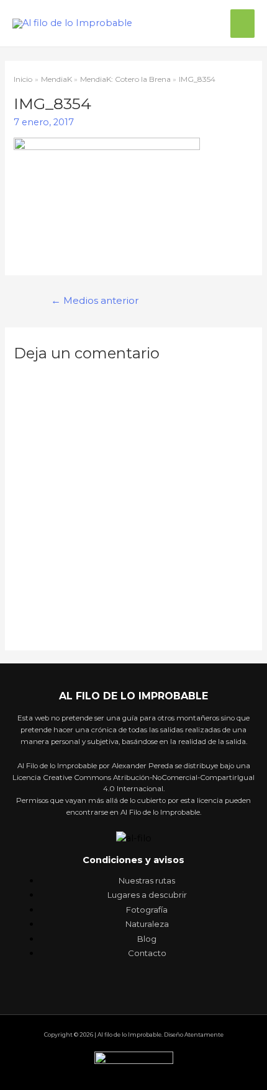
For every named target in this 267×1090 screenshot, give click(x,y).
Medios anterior (95, 300)
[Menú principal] (242, 23)
